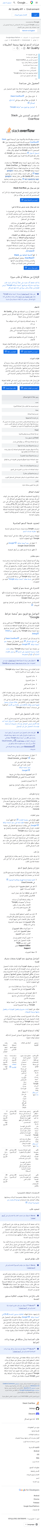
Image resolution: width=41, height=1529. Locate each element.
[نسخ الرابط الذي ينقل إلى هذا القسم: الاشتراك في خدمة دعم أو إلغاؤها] (11, 588)
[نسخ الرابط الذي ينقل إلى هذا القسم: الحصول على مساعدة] (17, 83)
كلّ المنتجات (36, 1510)
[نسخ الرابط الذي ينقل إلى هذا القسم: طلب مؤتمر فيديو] (23, 1258)
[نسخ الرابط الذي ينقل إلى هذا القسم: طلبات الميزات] (27, 358)
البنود (37, 1519)
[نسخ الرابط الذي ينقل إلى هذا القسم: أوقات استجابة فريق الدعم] (16, 1030)
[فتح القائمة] (36, 2)
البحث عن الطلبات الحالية (31, 388)
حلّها (31, 654)
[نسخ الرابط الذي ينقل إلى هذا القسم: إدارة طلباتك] (27, 794)
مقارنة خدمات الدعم (29, 531)
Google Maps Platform (13, 37)
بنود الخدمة (36, 1481)
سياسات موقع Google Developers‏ (29, 1390)
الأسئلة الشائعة (35, 1431)
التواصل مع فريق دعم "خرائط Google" (22, 107)
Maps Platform (27, 2)
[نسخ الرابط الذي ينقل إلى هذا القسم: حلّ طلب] (31, 852)
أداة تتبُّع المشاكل (31, 641)
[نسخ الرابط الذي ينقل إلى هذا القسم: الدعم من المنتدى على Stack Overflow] (26, 119)
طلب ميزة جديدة (11, 388)
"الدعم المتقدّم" (25, 294)
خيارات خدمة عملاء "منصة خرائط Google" (14, 663)
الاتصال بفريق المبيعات (20, 15)
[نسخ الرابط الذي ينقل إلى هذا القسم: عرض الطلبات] (28, 815)
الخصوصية (31, 1519)
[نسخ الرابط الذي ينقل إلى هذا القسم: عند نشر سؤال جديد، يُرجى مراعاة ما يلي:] (9, 207)
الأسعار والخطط (35, 1471)
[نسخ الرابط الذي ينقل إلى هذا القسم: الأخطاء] (32, 307)
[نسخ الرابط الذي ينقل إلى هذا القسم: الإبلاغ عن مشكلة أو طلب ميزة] (8, 277)
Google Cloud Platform (31, 1506)
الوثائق (34, 40)
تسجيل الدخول (34, 153)
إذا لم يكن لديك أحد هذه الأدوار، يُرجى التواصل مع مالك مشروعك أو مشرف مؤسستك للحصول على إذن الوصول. (20, 723)
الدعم (37, 1478)
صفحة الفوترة (20, 741)
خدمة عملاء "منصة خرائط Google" (19, 579)
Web (37, 1458)
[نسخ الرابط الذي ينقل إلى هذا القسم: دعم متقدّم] (28, 556)
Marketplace (28, 746)
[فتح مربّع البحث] (14, 2)
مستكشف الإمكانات (34, 1434)
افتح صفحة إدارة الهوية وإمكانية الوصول (22, 880)
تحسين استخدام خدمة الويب (31, 1441)
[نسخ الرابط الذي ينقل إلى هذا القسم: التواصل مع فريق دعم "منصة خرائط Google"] (27, 617)
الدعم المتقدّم (12, 660)
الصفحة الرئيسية (35, 37)
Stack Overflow (16, 96)
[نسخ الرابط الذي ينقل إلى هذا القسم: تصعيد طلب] (27, 1209)
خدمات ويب (35, 1461)
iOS (38, 1454)
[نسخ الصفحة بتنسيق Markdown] (17, 48)
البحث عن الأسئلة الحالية (31, 200)
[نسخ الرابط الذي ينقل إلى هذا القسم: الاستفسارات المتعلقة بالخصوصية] (15, 1192)
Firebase (36, 1503)
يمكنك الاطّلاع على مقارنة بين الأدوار (19, 705)
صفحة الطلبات (23, 820)
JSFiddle (29, 251)
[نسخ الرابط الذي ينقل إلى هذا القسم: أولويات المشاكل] (26, 492)
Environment (32, 9)
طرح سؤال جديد (33, 268)
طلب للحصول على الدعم (25, 297)
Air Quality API (16, 9)
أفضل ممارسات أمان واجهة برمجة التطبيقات (27, 1438)
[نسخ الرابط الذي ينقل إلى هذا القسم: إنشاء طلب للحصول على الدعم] (13, 714)
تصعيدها (25, 654)
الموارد (6, 40)
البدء (35, 15)
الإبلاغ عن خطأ (12, 352)
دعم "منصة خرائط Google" (19, 543)
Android (36, 1451)
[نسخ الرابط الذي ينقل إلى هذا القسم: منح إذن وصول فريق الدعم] (16, 868)
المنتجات (25, 37)
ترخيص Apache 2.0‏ (29, 1388)
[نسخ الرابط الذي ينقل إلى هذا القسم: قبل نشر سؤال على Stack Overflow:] (11, 188)
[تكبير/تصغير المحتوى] (27, 54)
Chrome (36, 1499)
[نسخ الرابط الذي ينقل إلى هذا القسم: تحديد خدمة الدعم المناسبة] (11, 523)
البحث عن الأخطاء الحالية (31, 352)
